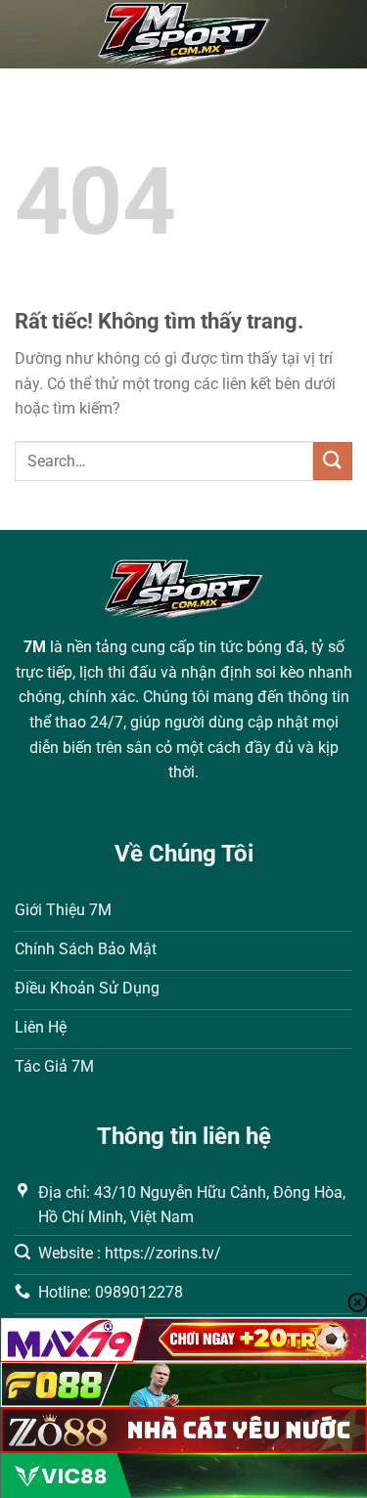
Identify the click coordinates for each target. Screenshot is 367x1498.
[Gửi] (332, 461)
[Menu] (26, 34)
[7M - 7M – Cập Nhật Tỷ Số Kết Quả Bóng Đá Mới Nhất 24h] (183, 34)
